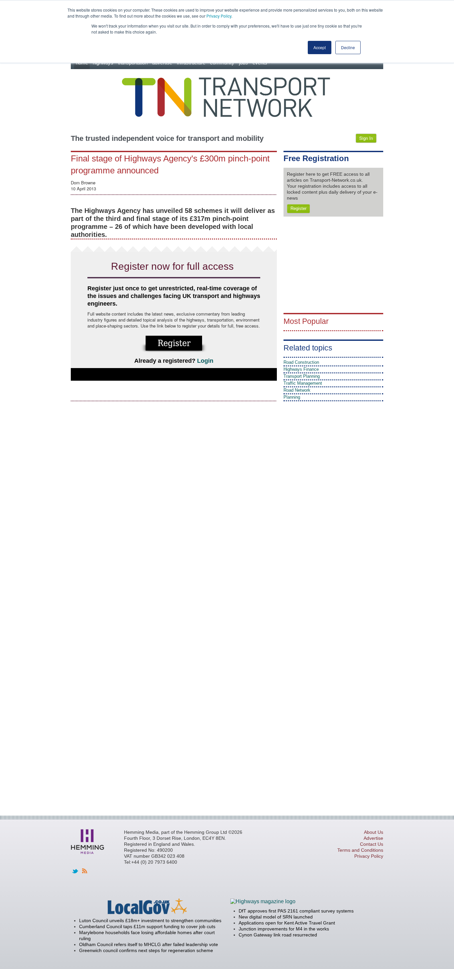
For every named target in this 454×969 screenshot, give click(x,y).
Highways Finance (301, 369)
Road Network (297, 390)
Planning (292, 397)
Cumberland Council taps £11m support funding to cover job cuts (147, 926)
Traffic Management (303, 383)
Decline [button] (348, 47)
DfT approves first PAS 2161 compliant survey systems (296, 911)
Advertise (373, 838)
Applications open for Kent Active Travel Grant (287, 922)
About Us (373, 832)
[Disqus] (174, 490)
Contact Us (371, 844)
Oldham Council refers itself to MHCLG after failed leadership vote (148, 944)
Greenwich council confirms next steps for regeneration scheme (146, 950)
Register (298, 208)
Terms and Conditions (360, 850)
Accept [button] (319, 47)
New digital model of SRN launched (276, 917)
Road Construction (301, 362)
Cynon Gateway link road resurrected (278, 934)
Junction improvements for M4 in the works (284, 928)
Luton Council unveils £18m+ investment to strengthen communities (150, 920)
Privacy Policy (218, 16)
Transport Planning (302, 376)
